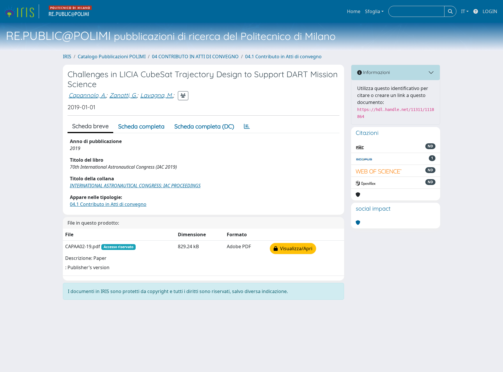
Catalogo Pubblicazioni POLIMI (112, 56)
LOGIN (490, 11)
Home (353, 11)
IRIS (67, 56)
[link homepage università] (70, 11)
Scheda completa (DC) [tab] (204, 126)
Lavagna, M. (156, 95)
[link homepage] (21, 11)
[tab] (247, 126)
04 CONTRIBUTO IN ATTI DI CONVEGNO (195, 56)
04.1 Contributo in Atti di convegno (283, 56)
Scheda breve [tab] (90, 126)
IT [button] (463, 11)
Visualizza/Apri (295, 248)
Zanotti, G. (123, 95)
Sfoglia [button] (372, 11)
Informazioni (376, 72)
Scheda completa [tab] (141, 126)
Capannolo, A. (87, 95)
